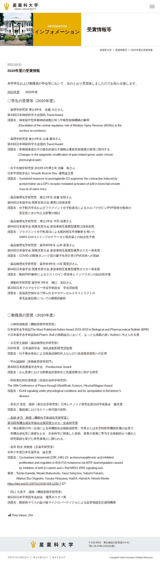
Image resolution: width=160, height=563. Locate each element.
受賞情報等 (121, 50)
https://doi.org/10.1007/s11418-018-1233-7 (34, 483)
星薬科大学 (106, 50)
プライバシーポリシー (18, 557)
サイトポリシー (40, 557)
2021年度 (13, 92)
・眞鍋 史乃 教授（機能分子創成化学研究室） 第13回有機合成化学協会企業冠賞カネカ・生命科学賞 (42, 420)
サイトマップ (58, 557)
